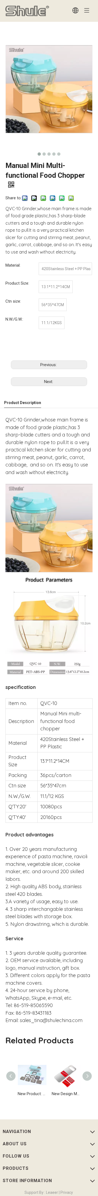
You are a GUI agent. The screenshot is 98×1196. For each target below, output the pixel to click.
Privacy (66, 1192)
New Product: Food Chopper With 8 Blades (32, 1093)
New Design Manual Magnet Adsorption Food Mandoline (66, 1093)
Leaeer (51, 1192)
